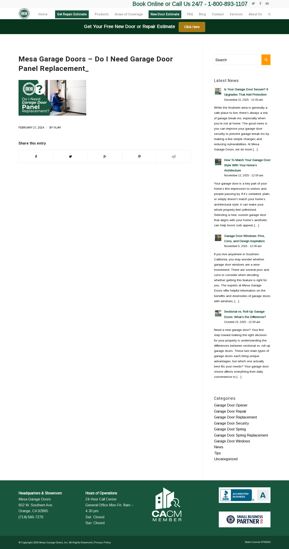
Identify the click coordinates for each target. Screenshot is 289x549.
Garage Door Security (231, 423)
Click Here (192, 27)
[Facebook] (260, 3)
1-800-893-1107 (228, 4)
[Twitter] (253, 3)
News (218, 447)
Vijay (57, 127)
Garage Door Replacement (235, 417)
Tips (217, 453)
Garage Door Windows (232, 441)
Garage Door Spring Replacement (241, 435)
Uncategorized (226, 459)
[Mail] (267, 3)
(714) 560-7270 (31, 517)
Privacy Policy (102, 542)
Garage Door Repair (230, 411)
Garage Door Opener (230, 405)
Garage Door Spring (230, 429)
